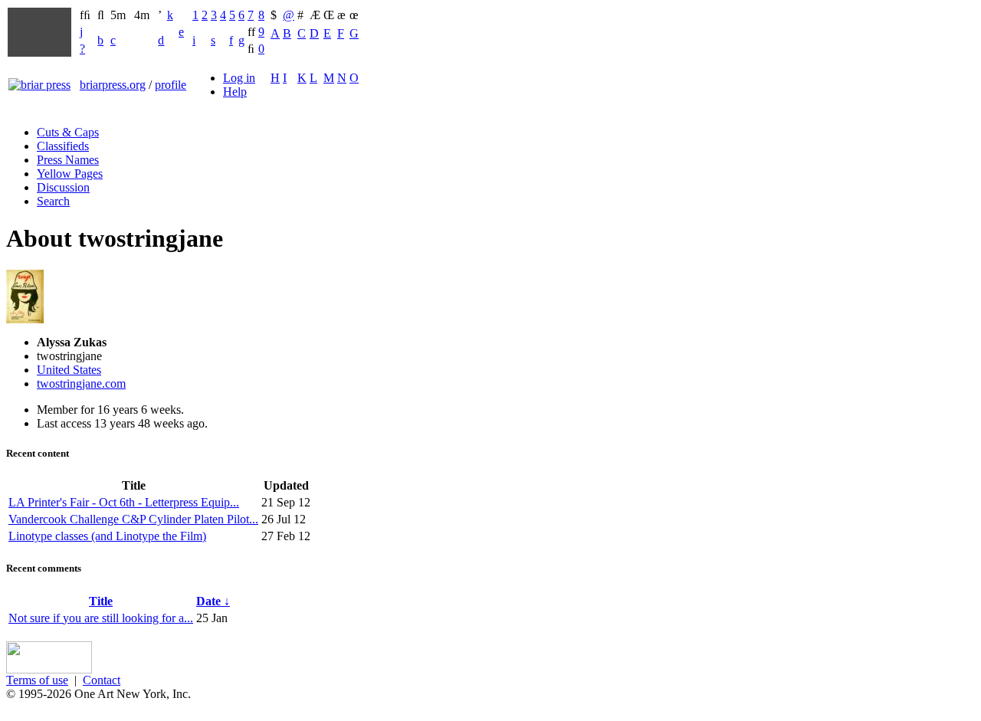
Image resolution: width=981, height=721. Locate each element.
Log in (239, 77)
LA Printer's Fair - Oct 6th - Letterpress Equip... (123, 502)
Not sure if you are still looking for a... (100, 617)
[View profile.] (25, 319)
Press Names (68, 159)
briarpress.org (113, 84)
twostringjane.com (81, 383)
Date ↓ (213, 601)
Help (235, 91)
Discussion (63, 187)
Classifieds (63, 145)
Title (101, 601)
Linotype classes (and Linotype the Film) (107, 535)
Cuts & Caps (68, 132)
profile (170, 84)
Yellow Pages (70, 173)
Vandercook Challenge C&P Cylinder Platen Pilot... (133, 519)
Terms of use (37, 680)
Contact (101, 680)
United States (69, 369)
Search (53, 201)
